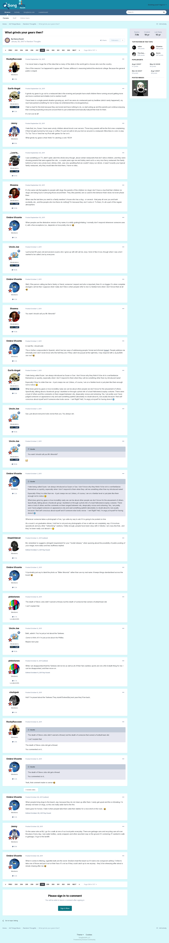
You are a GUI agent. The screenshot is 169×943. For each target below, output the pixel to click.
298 (42, 50)
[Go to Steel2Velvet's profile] (14, 546)
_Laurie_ (14, 152)
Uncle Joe (14, 247)
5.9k (15, 111)
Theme (80, 935)
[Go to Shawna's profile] (14, 193)
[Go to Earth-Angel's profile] (14, 96)
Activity (17, 12)
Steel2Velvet (14, 538)
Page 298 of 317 (90, 50)
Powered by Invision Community (84, 939)
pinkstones (14, 597)
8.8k (15, 143)
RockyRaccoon (14, 59)
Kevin (158, 53)
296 (31, 50)
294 (21, 50)
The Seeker (141, 53)
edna (140, 46)
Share (104, 40)
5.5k (15, 558)
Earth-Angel (14, 88)
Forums (6, 18)
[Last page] (79, 50)
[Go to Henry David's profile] (7, 40)
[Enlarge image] (73, 225)
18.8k (15, 270)
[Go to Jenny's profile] (14, 131)
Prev (10, 50)
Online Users (25, 18)
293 (16, 50)
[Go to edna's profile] (134, 47)
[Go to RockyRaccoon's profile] (14, 67)
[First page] (5, 50)
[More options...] (123, 59)
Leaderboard (43, 12)
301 (58, 50)
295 (26, 50)
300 (53, 50)
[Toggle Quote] (29, 449)
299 (47, 50)
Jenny (14, 123)
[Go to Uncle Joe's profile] (14, 255)
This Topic (154, 12)
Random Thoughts (34, 41)
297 (37, 50)
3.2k (15, 237)
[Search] (163, 12)
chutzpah (14, 692)
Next (74, 50)
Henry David (19, 39)
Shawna (14, 185)
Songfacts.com (29, 12)
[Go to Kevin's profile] (153, 54)
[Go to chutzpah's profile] (14, 700)
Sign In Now (64, 908)
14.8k (15, 208)
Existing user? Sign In (157, 5)
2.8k (15, 79)
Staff (14, 18)
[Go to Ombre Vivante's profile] (14, 225)
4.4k (15, 712)
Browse (7, 12)
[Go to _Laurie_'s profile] (14, 161)
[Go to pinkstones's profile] (14, 605)
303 (68, 50)
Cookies (89, 935)
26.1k (15, 176)
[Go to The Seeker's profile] (134, 54)
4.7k (15, 617)
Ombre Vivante (14, 217)
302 (63, 50)
